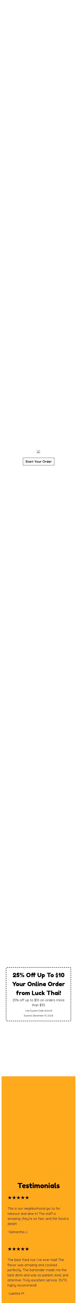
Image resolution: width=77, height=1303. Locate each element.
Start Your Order (38, 462)
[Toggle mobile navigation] (71, 9)
